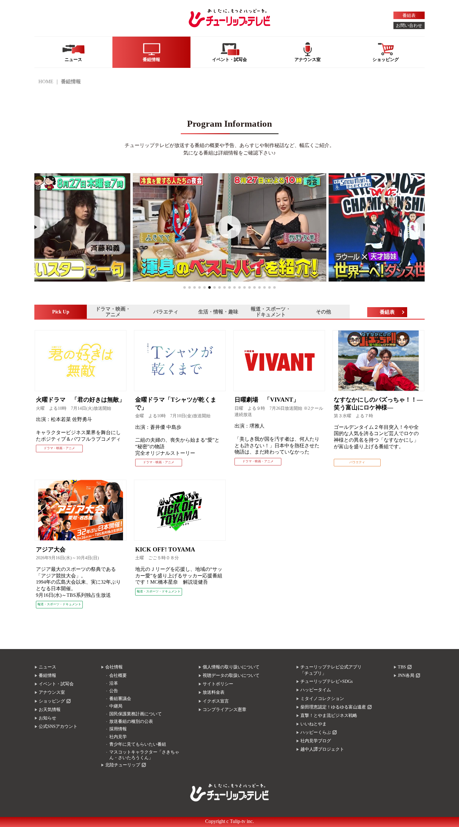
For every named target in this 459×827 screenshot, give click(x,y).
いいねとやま (313, 724)
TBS (402, 667)
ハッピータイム (315, 689)
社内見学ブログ (315, 740)
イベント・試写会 (56, 684)
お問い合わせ (409, 25)
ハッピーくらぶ (315, 732)
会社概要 (118, 675)
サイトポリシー (218, 684)
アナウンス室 (52, 692)
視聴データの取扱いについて (231, 675)
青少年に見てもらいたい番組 (137, 744)
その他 (323, 311)
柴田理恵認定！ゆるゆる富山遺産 (333, 707)
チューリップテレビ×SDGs (326, 681)
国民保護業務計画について (135, 714)
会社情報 (114, 667)
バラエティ (165, 311)
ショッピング (52, 701)
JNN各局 (406, 675)
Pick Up (60, 311)
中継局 (115, 706)
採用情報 (118, 729)
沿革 (113, 683)
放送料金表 (214, 692)
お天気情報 (50, 709)
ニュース (47, 667)
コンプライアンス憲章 (224, 709)
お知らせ (47, 718)
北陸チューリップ (122, 765)
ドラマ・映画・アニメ (113, 311)
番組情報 (47, 675)
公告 (113, 690)
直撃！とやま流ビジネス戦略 (328, 715)
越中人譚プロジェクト (322, 749)
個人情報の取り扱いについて (231, 667)
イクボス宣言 (216, 701)
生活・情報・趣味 (218, 311)
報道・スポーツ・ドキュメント (271, 311)
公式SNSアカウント (58, 726)
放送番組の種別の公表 (131, 721)
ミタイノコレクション (322, 698)
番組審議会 (120, 698)
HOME (45, 81)
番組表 (409, 15)
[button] (184, 287)
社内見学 (118, 736)
